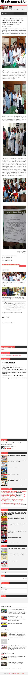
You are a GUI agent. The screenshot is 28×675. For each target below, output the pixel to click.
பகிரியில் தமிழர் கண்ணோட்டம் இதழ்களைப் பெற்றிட (11, 355)
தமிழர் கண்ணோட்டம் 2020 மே (13, 480)
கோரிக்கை (9, 264)
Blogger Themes (20, 673)
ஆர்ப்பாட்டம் (4, 587)
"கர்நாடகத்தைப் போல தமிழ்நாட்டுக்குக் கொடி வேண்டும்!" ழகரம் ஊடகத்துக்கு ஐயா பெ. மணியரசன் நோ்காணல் (17, 513)
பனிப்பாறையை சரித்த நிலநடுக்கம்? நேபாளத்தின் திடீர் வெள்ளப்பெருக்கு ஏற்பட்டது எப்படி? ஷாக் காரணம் (11, 504)
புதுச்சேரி (18, 264)
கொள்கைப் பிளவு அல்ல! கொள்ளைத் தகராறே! (16, 524)
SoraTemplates (12, 673)
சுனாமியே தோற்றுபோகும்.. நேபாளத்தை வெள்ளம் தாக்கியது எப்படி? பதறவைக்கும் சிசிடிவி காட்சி (13, 494)
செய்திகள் (14, 264)
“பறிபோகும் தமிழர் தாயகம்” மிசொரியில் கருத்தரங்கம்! (17, 548)
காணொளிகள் (4, 589)
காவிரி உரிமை (4, 264)
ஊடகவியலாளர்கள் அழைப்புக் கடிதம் (15, 623)
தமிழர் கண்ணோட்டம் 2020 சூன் (13, 474)
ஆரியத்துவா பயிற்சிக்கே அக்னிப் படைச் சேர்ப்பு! (16, 518)
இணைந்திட (3, 349)
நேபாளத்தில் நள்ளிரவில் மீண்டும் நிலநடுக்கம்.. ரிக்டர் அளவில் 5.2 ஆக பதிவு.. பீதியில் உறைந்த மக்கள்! (14, 492)
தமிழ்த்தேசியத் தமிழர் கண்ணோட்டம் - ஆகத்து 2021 (17, 455)
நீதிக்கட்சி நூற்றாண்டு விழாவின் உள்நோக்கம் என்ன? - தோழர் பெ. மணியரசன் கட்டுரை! (16, 663)
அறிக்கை (3, 585)
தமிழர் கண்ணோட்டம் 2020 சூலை (13, 467)
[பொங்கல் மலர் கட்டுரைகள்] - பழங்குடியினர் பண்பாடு (10, 668)
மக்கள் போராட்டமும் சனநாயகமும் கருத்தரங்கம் (16, 554)
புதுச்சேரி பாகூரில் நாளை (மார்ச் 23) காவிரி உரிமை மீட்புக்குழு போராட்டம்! (12, 313)
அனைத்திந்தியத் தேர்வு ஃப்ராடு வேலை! (14, 537)
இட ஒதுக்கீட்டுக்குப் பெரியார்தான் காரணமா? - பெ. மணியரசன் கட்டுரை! (16, 657)
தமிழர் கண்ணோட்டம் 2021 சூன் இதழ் (14, 461)
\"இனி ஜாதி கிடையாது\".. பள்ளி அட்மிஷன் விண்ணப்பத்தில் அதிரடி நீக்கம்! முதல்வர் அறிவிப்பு (13, 497)
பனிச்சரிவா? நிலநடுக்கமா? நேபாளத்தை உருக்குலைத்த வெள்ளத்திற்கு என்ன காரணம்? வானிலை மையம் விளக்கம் (12, 500)
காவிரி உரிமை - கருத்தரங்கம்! (13, 560)
